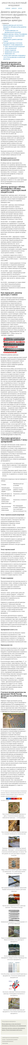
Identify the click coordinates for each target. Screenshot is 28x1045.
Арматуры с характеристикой (11, 792)
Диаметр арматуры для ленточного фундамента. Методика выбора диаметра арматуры (14, 27)
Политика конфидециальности (7, 1041)
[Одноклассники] (19, 799)
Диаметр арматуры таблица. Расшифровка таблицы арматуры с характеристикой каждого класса (15, 35)
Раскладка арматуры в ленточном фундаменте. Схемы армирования (13, 44)
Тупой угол (16, 794)
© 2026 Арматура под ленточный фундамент (10, 1037)
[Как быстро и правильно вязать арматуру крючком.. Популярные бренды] (14, 904)
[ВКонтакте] (8, 799)
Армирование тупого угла (12, 52)
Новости (14, 8)
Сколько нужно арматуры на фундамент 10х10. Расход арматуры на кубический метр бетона (14, 57)
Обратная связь (5, 1043)
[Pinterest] (14, 799)
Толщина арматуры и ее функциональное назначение (13, 31)
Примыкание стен (10, 53)
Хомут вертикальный (10, 48)
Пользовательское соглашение (12, 1039)
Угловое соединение (10, 50)
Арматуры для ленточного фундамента (12, 790)
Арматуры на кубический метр (11, 796)
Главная (7, 8)
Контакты (4, 1039)
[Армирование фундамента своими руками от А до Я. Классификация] (14, 920)
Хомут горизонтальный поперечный (15, 46)
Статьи (20, 8)
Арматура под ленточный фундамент (14, 4)
